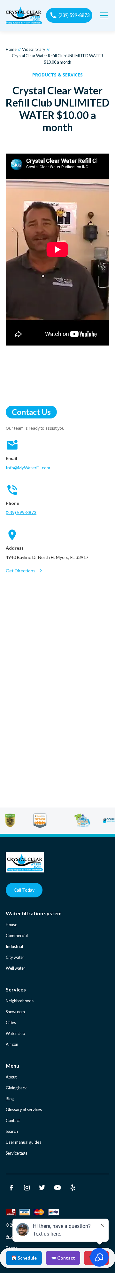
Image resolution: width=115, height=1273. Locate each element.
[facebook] (11, 1187)
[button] (102, 15)
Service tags (16, 1153)
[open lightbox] (57, 250)
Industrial (14, 946)
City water (15, 957)
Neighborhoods (20, 1000)
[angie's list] (20, 821)
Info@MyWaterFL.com (28, 467)
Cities (11, 1022)
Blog (10, 1098)
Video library (33, 49)
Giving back (16, 1087)
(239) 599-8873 (21, 512)
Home (11, 49)
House (11, 924)
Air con (12, 1044)
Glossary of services (24, 1109)
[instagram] (27, 1187)
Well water (15, 968)
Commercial (17, 935)
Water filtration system (34, 913)
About (11, 1076)
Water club (15, 1033)
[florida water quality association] (92, 821)
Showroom (15, 1011)
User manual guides (23, 1142)
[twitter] (42, 1187)
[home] (24, 15)
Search (12, 1131)
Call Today (24, 890)
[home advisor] (50, 821)
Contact (13, 1120)
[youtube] (57, 1187)
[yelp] (73, 1187)
